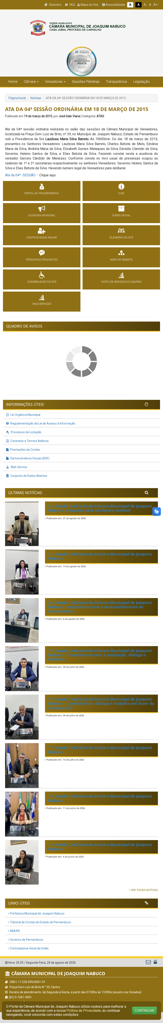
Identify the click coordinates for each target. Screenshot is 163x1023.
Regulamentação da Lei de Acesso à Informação (42, 423)
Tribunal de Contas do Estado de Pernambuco (40, 922)
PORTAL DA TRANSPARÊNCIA (41, 193)
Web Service (18, 467)
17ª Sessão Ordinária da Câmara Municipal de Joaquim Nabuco (100, 749)
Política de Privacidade (83, 1011)
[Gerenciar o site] (155, 963)
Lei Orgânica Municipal (25, 414)
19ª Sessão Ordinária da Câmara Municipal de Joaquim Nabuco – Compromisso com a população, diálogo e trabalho (100, 655)
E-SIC (121, 193)
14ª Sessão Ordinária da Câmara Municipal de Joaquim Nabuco (100, 846)
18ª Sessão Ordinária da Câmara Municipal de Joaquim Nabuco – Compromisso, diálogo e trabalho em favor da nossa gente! (101, 703)
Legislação (141, 82)
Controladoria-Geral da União (29, 948)
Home (12, 82)
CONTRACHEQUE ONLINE (42, 237)
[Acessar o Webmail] (149, 963)
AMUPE (14, 931)
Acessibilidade (115, 4)
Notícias (36, 98)
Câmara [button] (30, 82)
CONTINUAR (144, 1010)
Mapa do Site (89, 4)
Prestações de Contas (25, 449)
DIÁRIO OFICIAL (121, 215)
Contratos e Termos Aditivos (29, 441)
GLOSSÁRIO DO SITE (121, 237)
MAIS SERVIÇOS (41, 303)
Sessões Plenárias (86, 82)
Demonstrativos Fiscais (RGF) (29, 458)
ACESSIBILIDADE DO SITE (41, 281)
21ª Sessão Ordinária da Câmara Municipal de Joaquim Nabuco (100, 556)
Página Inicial (17, 98)
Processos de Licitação (25, 432)
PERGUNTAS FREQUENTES (42, 259)
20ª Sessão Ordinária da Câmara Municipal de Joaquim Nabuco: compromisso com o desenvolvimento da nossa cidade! (100, 607)
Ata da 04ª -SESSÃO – (22, 175)
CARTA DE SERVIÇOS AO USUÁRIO (121, 281)
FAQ (72, 4)
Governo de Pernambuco (26, 939)
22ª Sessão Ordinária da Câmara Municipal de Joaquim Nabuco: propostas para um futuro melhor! (100, 508)
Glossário (54, 4)
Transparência (116, 82)
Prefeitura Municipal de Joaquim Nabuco (37, 913)
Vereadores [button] (54, 82)
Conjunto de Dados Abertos (28, 475)
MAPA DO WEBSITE (121, 259)
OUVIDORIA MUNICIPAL (41, 215)
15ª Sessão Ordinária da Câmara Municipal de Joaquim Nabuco (100, 798)
